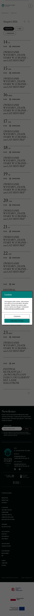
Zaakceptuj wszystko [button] (17, 321)
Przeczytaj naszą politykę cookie (14, 309)
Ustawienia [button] (17, 316)
